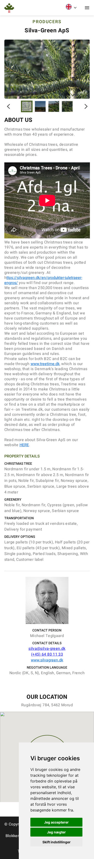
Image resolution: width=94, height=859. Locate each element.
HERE (24, 445)
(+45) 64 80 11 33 (47, 654)
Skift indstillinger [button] (56, 842)
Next (86, 106)
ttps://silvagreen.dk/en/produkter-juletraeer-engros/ (43, 280)
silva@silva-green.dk (47, 648)
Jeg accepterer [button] (56, 822)
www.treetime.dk (45, 364)
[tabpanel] (47, 69)
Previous (8, 106)
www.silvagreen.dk (47, 660)
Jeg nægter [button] (56, 832)
